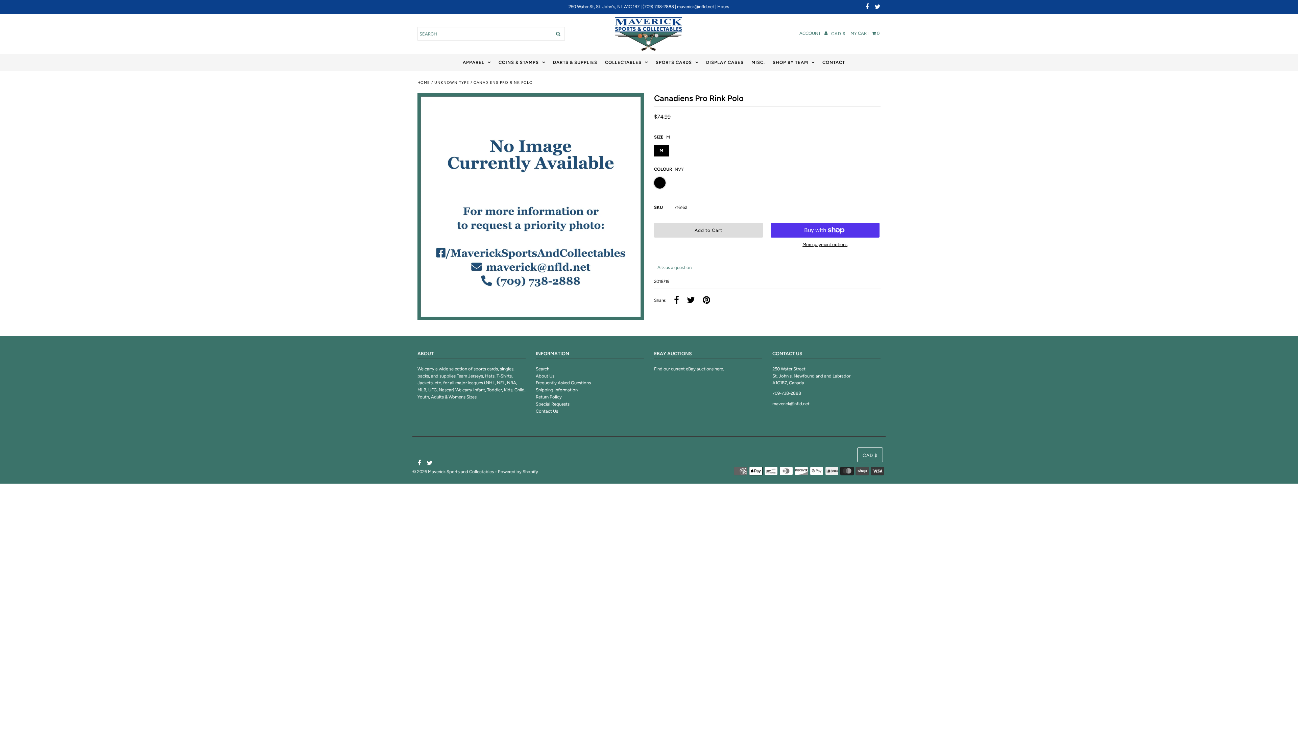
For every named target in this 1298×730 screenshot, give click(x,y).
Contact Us (547, 411)
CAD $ (838, 33)
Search (542, 368)
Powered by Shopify (518, 471)
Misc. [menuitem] (758, 62)
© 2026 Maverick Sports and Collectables (453, 471)
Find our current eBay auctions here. (689, 368)
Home (423, 82)
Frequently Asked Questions (563, 382)
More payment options (824, 244)
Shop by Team (790, 62)
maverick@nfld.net (695, 6)
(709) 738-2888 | (660, 6)
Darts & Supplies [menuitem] (575, 62)
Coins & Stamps (519, 62)
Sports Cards (674, 62)
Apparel (473, 62)
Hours (723, 6)
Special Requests (553, 404)
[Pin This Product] (706, 301)
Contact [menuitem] (833, 62)
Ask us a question (674, 267)
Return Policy (549, 396)
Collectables (623, 62)
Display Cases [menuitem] (725, 62)
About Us (545, 376)
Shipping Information (557, 389)
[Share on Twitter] (691, 301)
